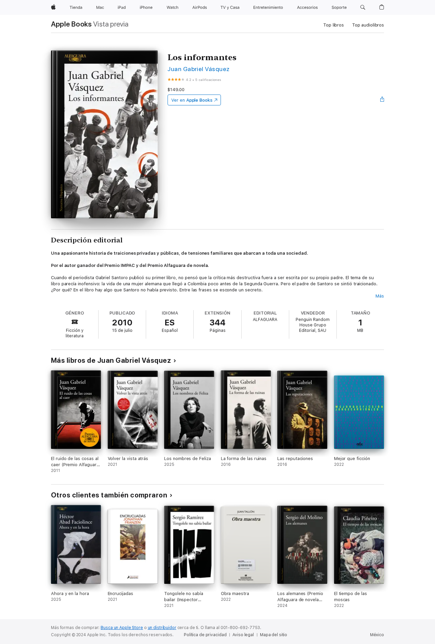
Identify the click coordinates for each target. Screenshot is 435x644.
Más (380, 296)
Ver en (191, 100)
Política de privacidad (205, 634)
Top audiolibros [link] (368, 25)
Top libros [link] (333, 25)
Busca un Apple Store (122, 627)
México (377, 634)
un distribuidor (162, 627)
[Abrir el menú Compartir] (382, 99)
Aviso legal (243, 634)
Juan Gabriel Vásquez (199, 68)
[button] (363, 7)
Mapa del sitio (273, 634)
